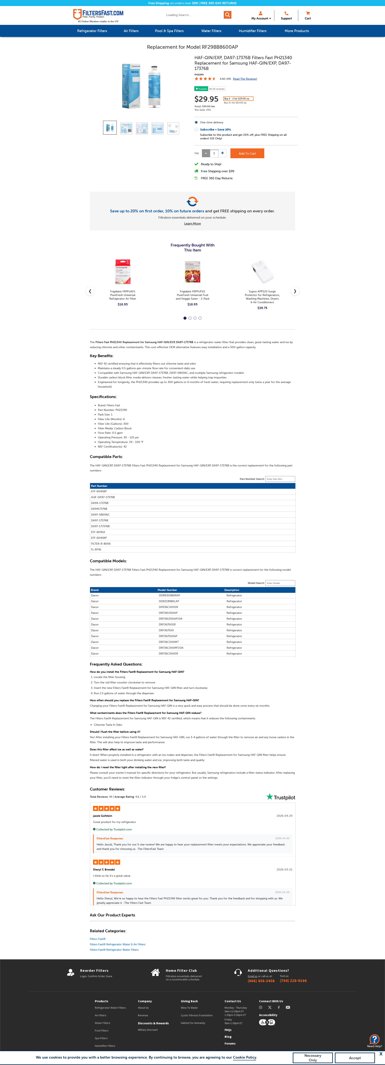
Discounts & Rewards (153, 1023)
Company (145, 1001)
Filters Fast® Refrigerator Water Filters (114, 950)
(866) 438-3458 (261, 981)
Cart (308, 18)
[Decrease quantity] (206, 153)
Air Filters (100, 1015)
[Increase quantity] (222, 153)
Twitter (270, 1007)
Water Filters (102, 1023)
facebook (279, 1007)
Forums (230, 1043)
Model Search (256, 583)
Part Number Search (252, 479)
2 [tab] (189, 318)
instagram (260, 1007)
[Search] (227, 15)
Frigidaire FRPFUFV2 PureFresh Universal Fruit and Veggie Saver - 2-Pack (192, 295)
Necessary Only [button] (312, 1057)
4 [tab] (200, 318)
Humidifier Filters (105, 1046)
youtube (288, 1007)
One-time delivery (211, 122)
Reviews (143, 1015)
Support (286, 18)
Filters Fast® (97, 939)
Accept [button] (355, 1058)
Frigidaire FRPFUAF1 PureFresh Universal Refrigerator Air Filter (122, 295)
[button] (381, 1053)
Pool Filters (101, 1030)
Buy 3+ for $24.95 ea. (235, 102)
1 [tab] (184, 318)
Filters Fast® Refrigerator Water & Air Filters (117, 944)
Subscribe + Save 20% (215, 129)
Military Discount (148, 1030)
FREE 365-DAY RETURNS (218, 3)
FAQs (228, 1030)
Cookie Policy (244, 1057)
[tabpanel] (123, 285)
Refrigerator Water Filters (110, 1007)
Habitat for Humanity (193, 1023)
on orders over (173, 3)
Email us (252, 976)
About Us (143, 1007)
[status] (214, 153)
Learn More (192, 223)
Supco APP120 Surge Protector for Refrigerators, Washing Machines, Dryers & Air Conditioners (262, 297)
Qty (197, 153)
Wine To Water (189, 1007)
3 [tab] (195, 318)
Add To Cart (247, 153)
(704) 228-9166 (293, 981)
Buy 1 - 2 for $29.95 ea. (237, 98)
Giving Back (189, 1001)
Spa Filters (101, 1038)
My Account (259, 18)
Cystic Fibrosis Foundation (197, 1015)
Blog (228, 1037)
